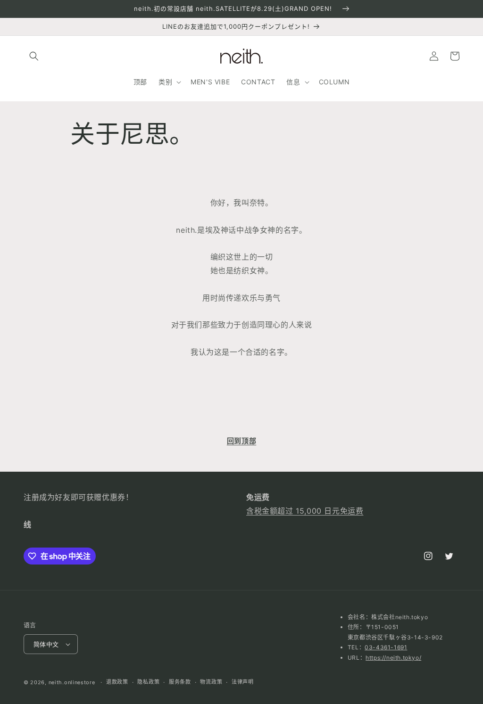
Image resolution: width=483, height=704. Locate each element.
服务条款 (180, 682)
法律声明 (243, 682)
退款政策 (117, 682)
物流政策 (211, 682)
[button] (34, 56)
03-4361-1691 (386, 647)
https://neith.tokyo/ (393, 657)
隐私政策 (148, 682)
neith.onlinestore (72, 682)
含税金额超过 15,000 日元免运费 (304, 511)
